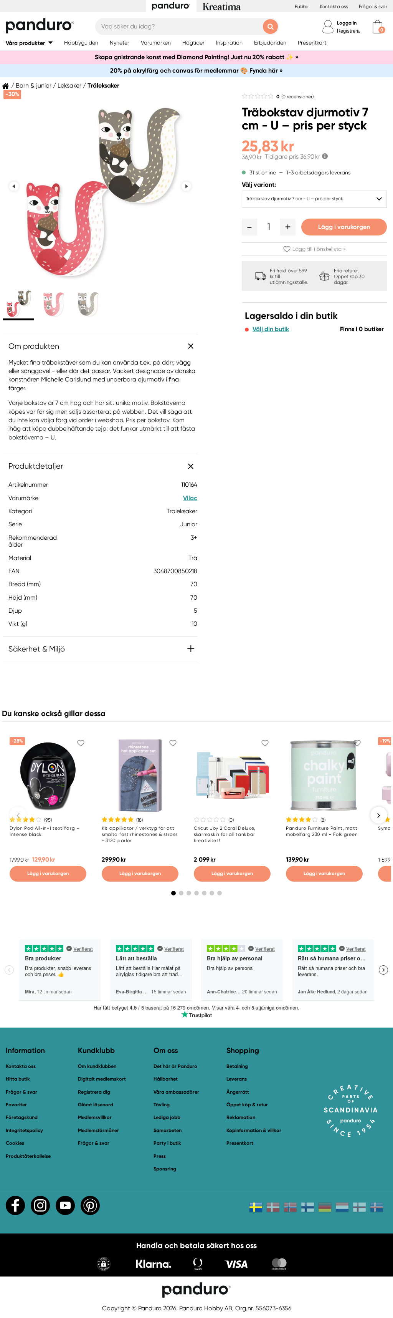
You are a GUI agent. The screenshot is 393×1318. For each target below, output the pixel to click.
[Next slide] (186, 186)
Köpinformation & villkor (253, 1130)
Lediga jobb (167, 1117)
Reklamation (240, 1117)
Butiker (302, 6)
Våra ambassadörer (176, 1092)
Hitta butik (18, 1079)
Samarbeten (168, 1130)
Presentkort (239, 1143)
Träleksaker (103, 85)
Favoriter (16, 1104)
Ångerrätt (237, 1092)
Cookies (15, 1143)
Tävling (162, 1104)
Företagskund (22, 1117)
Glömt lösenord (95, 1104)
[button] (29, 42)
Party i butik (167, 1143)
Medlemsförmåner (98, 1130)
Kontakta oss (334, 6)
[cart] (377, 26)
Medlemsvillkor (95, 1117)
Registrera (348, 31)
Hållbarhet (166, 1079)
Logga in (347, 23)
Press (160, 1156)
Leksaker (69, 85)
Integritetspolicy (24, 1130)
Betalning (237, 1066)
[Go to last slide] (14, 186)
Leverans (236, 1079)
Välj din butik (271, 329)
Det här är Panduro (175, 1066)
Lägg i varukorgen (344, 226)
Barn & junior (33, 85)
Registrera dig (94, 1092)
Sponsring (165, 1169)
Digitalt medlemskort (102, 1079)
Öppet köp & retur (247, 1104)
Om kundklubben (97, 1066)
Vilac (190, 498)
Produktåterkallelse (28, 1156)
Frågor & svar (373, 6)
